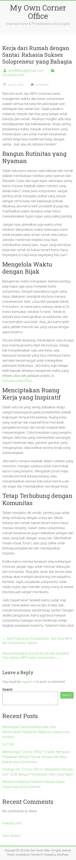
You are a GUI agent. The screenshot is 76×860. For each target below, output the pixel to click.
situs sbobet (11, 836)
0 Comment (42, 84)
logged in (28, 682)
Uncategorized (13, 75)
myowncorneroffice (17, 381)
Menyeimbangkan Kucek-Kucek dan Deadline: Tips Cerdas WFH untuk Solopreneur (35, 655)
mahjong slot (12, 823)
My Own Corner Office (38, 12)
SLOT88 (8, 744)
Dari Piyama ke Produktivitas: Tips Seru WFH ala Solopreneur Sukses (37, 641)
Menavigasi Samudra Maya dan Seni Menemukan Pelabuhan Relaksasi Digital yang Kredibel (35, 732)
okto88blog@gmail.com (25, 71)
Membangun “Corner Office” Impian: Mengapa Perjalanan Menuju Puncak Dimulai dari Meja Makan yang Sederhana (36, 757)
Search (7, 689)
